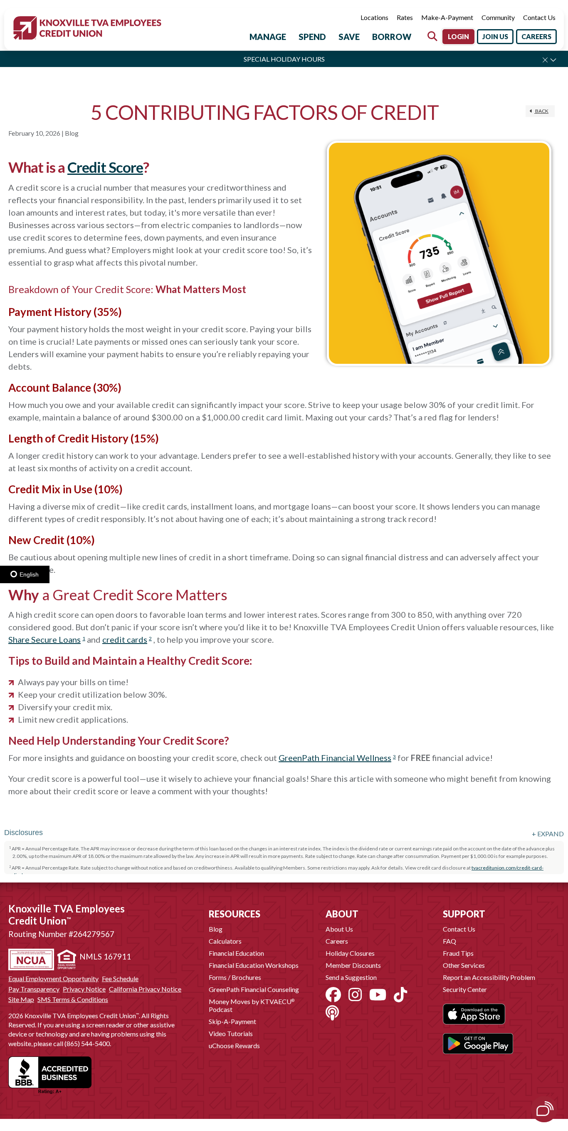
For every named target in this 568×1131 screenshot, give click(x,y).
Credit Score (105, 167)
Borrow (391, 37)
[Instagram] (355, 994)
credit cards (124, 639)
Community (498, 17)
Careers (337, 941)
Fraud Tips (458, 953)
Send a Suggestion (351, 977)
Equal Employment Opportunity (53, 978)
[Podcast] (332, 1013)
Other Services (464, 965)
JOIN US (495, 36)
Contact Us (539, 17)
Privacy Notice (84, 989)
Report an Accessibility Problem (489, 977)
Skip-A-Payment (232, 1021)
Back (541, 111)
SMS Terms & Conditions (72, 999)
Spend (312, 37)
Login (458, 36)
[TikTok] (400, 994)
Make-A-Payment (447, 17)
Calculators (225, 941)
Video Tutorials (231, 1033)
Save (349, 37)
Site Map (21, 999)
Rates (405, 17)
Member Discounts (353, 965)
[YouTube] (377, 994)
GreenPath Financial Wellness (335, 758)
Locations (374, 17)
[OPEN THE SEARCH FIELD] (432, 36)
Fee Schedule (120, 978)
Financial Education (236, 953)
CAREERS (536, 36)
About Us (339, 929)
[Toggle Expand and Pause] (553, 60)
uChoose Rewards (234, 1045)
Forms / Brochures (235, 977)
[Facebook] (333, 994)
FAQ (449, 941)
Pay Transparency (33, 989)
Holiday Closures (350, 953)
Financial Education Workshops (254, 965)
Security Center (465, 989)
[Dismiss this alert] (545, 60)
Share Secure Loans (44, 639)
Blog (215, 929)
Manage (267, 37)
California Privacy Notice (145, 989)
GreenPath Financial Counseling (254, 989)
